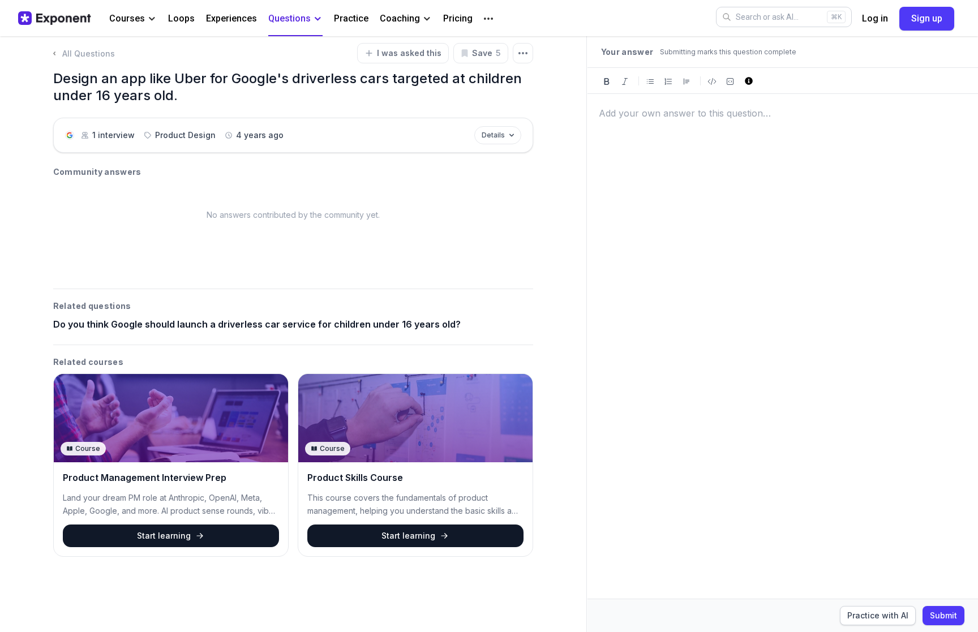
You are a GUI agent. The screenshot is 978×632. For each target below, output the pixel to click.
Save (486, 53)
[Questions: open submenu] (318, 19)
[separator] (586, 334)
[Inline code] (712, 80)
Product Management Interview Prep (144, 477)
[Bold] (607, 80)
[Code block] (730, 80)
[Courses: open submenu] (152, 19)
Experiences (231, 18)
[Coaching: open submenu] (427, 19)
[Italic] (625, 80)
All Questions (88, 53)
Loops (181, 18)
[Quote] (686, 80)
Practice (351, 18)
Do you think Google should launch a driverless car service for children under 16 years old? (257, 324)
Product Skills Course (355, 477)
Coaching (400, 18)
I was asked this (409, 53)
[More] (488, 19)
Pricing (458, 18)
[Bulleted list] (650, 80)
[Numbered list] (668, 80)
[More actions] (523, 53)
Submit (943, 615)
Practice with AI (877, 615)
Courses (127, 18)
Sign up (926, 18)
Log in (875, 18)
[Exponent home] (54, 18)
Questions (289, 18)
